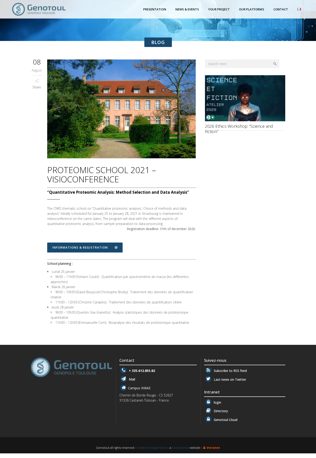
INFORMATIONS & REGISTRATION (80, 247)
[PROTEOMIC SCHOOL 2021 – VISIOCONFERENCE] (121, 109)
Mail (131, 379)
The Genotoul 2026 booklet (231, 126)
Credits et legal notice (151, 448)
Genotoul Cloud (225, 419)
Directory (220, 411)
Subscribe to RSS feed (230, 370)
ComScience (180, 448)
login (217, 402)
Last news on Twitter (229, 379)
